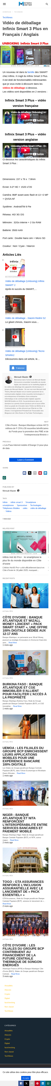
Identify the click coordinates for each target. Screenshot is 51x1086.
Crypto (7, 994)
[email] (32, 1083)
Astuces (8, 990)
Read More (13, 643)
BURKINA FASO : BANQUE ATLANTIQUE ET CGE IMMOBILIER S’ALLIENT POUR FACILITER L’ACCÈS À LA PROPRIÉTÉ (25, 690)
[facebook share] (24, 473)
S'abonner (20, 368)
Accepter (25, 1078)
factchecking (10, 1002)
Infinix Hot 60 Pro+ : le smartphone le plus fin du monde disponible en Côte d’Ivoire (22, 560)
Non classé (9, 1007)
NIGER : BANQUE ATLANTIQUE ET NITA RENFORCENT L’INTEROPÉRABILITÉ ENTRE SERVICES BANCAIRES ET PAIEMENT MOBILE (25, 823)
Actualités (8, 611)
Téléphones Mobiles (11, 508)
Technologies (35, 505)
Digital (7, 998)
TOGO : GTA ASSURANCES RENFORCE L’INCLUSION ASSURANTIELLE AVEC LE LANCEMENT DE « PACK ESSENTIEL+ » (23, 888)
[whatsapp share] (4, 477)
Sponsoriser (22, 505)
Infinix (5, 502)
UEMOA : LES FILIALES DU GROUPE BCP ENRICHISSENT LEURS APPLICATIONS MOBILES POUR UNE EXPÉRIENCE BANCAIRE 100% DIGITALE (25, 756)
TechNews (18, 12)
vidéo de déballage (38, 508)
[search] (46, 4)
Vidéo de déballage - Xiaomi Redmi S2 (25, 318)
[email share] (35, 473)
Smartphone (31, 502)
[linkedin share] (45, 473)
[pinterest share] (40, 473)
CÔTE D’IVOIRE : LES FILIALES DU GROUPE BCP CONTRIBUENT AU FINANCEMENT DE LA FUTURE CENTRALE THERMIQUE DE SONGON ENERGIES (23, 955)
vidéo (25, 508)
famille (30, 72)
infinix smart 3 (16, 502)
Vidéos (9, 511)
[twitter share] (29, 473)
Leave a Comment (25, 460)
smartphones (8, 505)
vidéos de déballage (14, 88)
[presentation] (44, 551)
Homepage (7, 12)
